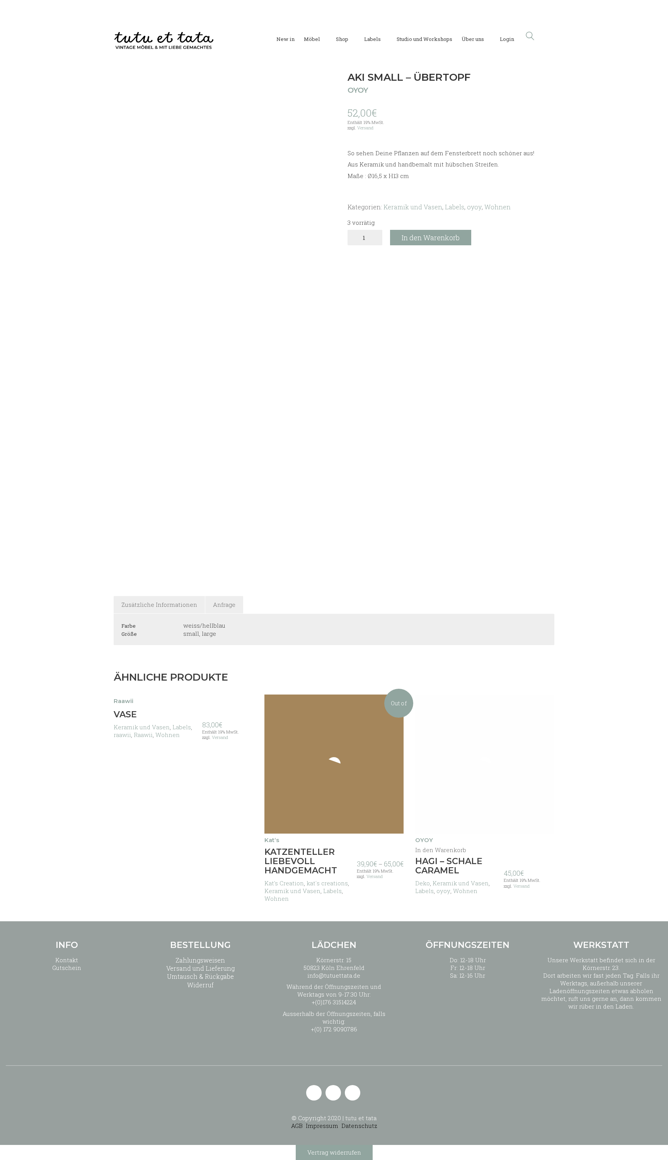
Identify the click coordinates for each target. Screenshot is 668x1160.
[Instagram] (333, 1093)
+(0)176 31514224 (334, 1002)
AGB (297, 1125)
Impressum (322, 1125)
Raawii (143, 735)
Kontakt (66, 960)
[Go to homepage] (164, 36)
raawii (122, 735)
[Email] (314, 1093)
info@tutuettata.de (333, 975)
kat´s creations (327, 883)
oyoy (474, 207)
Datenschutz (359, 1125)
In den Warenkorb (431, 237)
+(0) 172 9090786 (334, 1029)
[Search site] (530, 37)
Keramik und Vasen (412, 207)
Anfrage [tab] (224, 604)
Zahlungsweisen (200, 960)
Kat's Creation (284, 883)
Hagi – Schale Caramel (448, 866)
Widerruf (200, 985)
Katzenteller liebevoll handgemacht (300, 861)
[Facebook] (352, 1093)
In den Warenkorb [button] (440, 850)
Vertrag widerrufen (334, 1152)
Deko (422, 883)
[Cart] (550, 36)
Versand (365, 128)
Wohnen (497, 207)
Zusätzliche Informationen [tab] (159, 604)
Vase (125, 714)
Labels (454, 207)
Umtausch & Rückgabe (200, 976)
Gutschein (66, 967)
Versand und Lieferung (200, 968)
